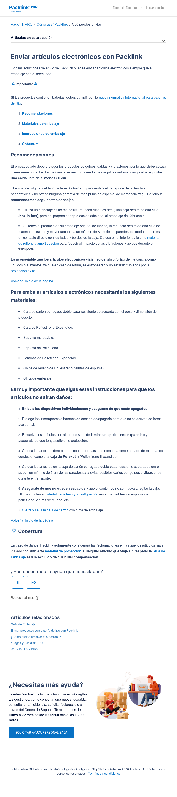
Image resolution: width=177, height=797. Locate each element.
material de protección (63, 551)
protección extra (23, 270)
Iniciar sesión (155, 7)
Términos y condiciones (104, 773)
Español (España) (125, 7)
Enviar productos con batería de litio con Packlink (44, 630)
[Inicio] (23, 8)
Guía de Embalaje (23, 624)
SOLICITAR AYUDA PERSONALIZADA (41, 732)
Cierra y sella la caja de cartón (45, 510)
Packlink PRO (21, 24)
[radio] (18, 582)
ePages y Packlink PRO (27, 643)
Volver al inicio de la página (32, 280)
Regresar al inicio (23, 597)
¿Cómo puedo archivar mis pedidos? (36, 636)
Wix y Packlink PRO (24, 649)
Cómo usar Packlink (52, 24)
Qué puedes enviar (86, 24)
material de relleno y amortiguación (71, 494)
